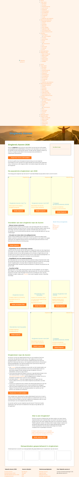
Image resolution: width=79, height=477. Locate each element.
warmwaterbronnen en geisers (17, 376)
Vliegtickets (45, 60)
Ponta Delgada (47, 36)
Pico (43, 45)
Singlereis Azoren (18, 295)
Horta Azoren (46, 43)
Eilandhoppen (45, 11)
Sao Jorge (44, 46)
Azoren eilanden (26, 469)
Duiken (44, 23)
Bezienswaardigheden (46, 20)
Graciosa (44, 48)
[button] (57, 63)
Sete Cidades (45, 27)
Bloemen (44, 25)
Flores (43, 40)
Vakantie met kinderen (47, 18)
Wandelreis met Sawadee (39, 294)
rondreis (26, 274)
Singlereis (44, 9)
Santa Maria (45, 39)
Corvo (43, 49)
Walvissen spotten (46, 21)
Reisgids (44, 61)
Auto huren (45, 58)
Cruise (43, 17)
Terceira (44, 37)
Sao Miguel (44, 34)
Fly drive (44, 5)
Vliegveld (44, 57)
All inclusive (45, 14)
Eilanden (43, 33)
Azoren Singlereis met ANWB (60, 294)
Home (42, 0)
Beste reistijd (45, 55)
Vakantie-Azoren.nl (14, 136)
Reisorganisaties (45, 51)
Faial (43, 42)
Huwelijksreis (45, 12)
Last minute (45, 8)
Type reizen (44, 2)
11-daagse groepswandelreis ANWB (61, 203)
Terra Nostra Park (46, 30)
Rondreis (44, 3)
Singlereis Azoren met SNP (40, 203)
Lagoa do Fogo (45, 28)
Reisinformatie (44, 52)
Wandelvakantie (46, 6)
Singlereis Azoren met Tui (18, 203)
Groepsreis (44, 15)
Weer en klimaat (46, 54)
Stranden (44, 24)
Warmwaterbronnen (47, 31)
